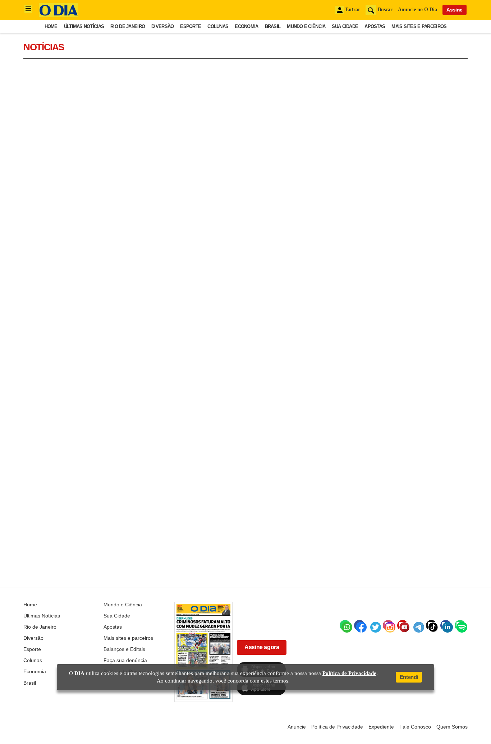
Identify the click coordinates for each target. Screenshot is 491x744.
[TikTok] (431, 625)
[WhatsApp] (345, 625)
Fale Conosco (415, 727)
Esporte (190, 26)
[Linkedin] (445, 625)
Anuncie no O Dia (417, 9)
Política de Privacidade (337, 727)
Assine (454, 10)
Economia (246, 26)
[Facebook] (359, 625)
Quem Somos (452, 727)
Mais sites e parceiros (418, 26)
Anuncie (297, 727)
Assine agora (261, 647)
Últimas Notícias (84, 26)
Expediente (381, 727)
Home (51, 26)
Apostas (374, 26)
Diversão (162, 26)
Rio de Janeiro (127, 26)
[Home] (58, 15)
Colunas (217, 26)
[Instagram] (388, 625)
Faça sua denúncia (125, 660)
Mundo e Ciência (306, 26)
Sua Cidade (345, 26)
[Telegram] (417, 625)
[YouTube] (402, 625)
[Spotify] (460, 625)
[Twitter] (373, 625)
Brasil (273, 26)
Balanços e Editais (124, 649)
